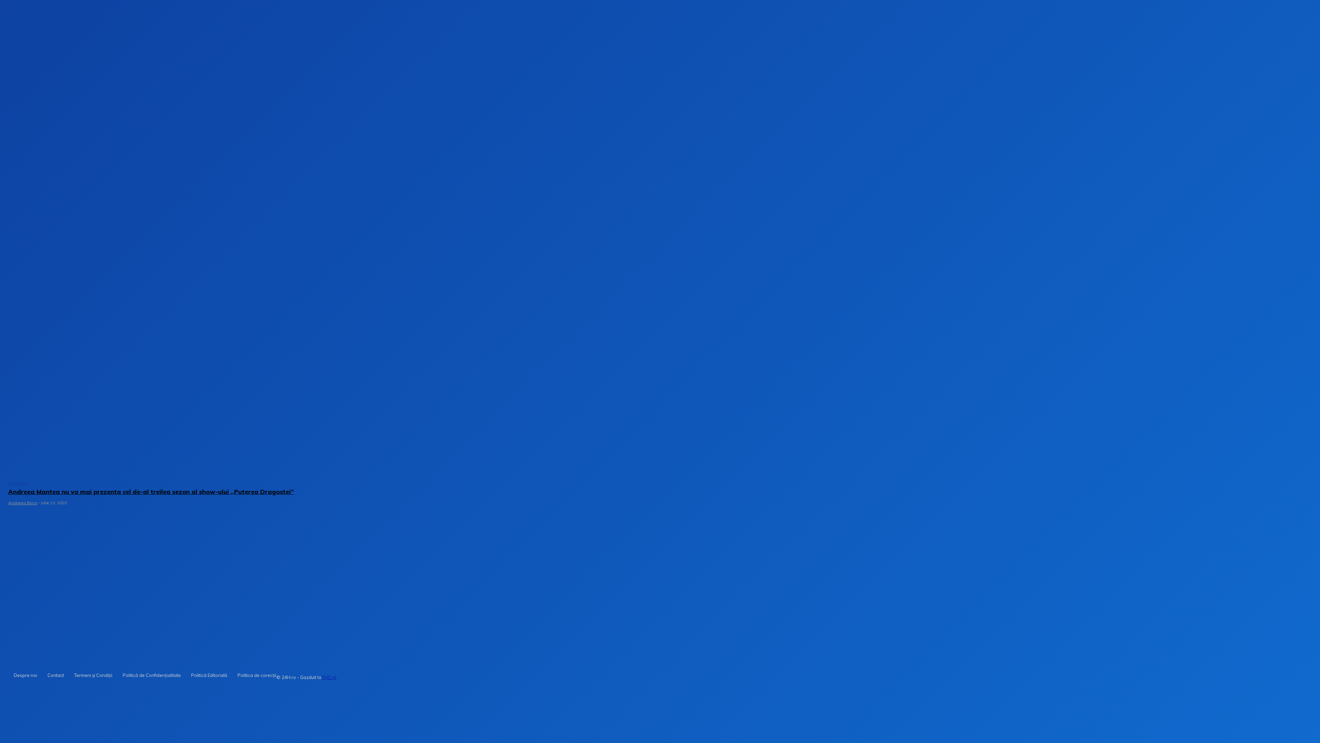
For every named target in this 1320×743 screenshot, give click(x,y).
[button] (1083, 109)
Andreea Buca (22, 502)
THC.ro (329, 677)
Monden (18, 483)
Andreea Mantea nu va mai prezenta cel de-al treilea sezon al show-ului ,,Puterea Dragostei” (151, 492)
